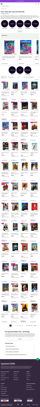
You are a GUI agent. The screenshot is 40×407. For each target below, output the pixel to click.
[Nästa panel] (37, 38)
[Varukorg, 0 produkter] (36, 4)
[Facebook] (22, 404)
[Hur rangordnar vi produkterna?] (24, 77)
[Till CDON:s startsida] (1, 4)
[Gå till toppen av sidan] (37, 359)
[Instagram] (18, 404)
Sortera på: (28, 77)
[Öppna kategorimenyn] (38, 4)
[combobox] (20, 6)
